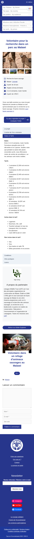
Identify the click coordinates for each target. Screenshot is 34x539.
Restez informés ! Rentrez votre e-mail (17, 480)
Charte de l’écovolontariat (17, 520)
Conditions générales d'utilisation (17, 531)
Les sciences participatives (17, 523)
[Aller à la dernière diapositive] (4, 60)
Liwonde (14, 81)
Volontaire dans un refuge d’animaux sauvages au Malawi (17, 359)
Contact (17, 462)
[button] (6, 71)
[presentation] (17, 343)
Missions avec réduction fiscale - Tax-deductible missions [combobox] (15, 22)
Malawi (7, 380)
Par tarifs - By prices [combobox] (10, 29)
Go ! (18, 373)
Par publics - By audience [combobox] (12, 14)
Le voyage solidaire (17, 517)
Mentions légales (24, 529)
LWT (5, 316)
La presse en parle (17, 465)
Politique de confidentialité (11, 529)
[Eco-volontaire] (2, 2)
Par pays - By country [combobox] (10, 11)
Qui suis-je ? (17, 459)
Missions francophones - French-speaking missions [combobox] (15, 26)
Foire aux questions (17, 456)
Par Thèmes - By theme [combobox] (11, 7)
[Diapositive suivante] (30, 60)
